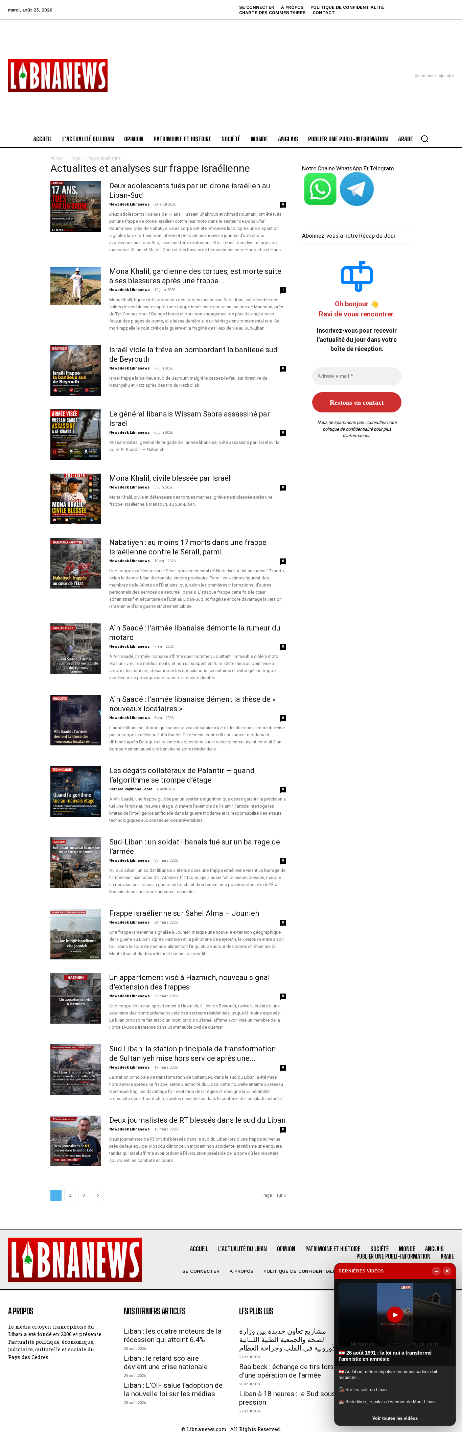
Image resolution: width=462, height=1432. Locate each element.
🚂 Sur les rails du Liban (363, 1389)
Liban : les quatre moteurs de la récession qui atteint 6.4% (173, 1335)
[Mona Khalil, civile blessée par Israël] (75, 499)
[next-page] (97, 1195)
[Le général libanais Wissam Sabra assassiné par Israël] (75, 434)
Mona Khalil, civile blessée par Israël (170, 478)
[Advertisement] (231, 67)
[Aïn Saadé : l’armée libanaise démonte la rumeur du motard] (75, 648)
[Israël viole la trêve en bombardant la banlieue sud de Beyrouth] (75, 370)
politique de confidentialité (348, 429)
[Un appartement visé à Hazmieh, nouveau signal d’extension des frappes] (75, 998)
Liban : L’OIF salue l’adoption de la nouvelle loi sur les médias (173, 1389)
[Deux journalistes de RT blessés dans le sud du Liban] (75, 1141)
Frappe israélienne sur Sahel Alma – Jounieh (184, 913)
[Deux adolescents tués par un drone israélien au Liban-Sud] (75, 206)
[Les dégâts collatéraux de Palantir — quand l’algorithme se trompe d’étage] (75, 791)
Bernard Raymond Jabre (131, 789)
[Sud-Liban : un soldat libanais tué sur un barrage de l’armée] (75, 862)
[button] (424, 138)
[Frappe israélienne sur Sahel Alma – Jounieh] (75, 934)
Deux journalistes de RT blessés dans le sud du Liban (197, 1120)
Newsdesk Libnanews (129, 204)
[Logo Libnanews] (58, 75)
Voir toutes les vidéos (395, 1418)
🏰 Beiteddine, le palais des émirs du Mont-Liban (387, 1401)
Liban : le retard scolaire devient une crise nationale (166, 1362)
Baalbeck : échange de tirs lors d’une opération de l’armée (286, 1371)
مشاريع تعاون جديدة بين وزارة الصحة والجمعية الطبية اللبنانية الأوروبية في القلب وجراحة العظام (288, 1339)
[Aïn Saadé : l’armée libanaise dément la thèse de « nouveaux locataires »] (75, 720)
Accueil (57, 158)
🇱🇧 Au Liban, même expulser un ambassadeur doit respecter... (388, 1374)
